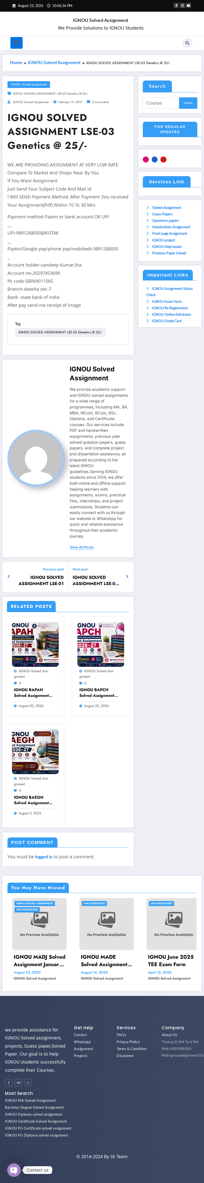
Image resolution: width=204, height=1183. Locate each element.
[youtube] (188, 5)
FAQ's (122, 1035)
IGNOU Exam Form (167, 302)
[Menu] (16, 43)
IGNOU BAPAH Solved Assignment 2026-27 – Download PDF (31, 692)
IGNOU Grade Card (167, 321)
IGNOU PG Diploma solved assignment (36, 1135)
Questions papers (165, 221)
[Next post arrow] (127, 576)
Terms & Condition (132, 1049)
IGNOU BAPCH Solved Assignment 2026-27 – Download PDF (96, 692)
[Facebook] (155, 159)
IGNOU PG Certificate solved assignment (38, 1128)
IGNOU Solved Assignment (101, 20)
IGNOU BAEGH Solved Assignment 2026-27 (31, 800)
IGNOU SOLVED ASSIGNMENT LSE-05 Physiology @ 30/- (95, 580)
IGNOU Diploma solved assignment (33, 1114)
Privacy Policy (128, 1042)
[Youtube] (18, 1082)
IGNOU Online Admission (171, 314)
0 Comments (100, 102)
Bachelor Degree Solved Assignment (34, 1107)
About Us (169, 1035)
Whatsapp (82, 1042)
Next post (80, 569)
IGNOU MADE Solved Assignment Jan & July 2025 (99, 960)
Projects (80, 1056)
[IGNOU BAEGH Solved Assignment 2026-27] (35, 751)
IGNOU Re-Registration (170, 308)
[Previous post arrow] (8, 576)
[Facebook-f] (8, 1082)
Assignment (83, 1049)
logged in (43, 857)
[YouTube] (163, 159)
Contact (80, 1035)
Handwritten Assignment (171, 227)
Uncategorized (22, 909)
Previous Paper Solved (169, 253)
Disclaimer (125, 1056)
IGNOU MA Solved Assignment (30, 1101)
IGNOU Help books (167, 247)
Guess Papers (162, 214)
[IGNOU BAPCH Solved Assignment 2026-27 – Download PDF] (100, 644)
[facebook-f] (176, 5)
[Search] (187, 43)
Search (157, 86)
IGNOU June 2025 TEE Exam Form (166, 960)
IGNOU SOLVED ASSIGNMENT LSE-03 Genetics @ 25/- (50, 93)
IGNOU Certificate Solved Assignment (36, 1121)
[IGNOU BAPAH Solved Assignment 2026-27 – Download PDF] (35, 644)
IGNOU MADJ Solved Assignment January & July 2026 (35, 960)
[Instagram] (146, 159)
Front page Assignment (169, 234)
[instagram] (182, 5)
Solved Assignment (166, 208)
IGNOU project (163, 240)
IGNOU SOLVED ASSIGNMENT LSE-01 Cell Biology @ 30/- (41, 580)
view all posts (82, 547)
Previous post (53, 569)
